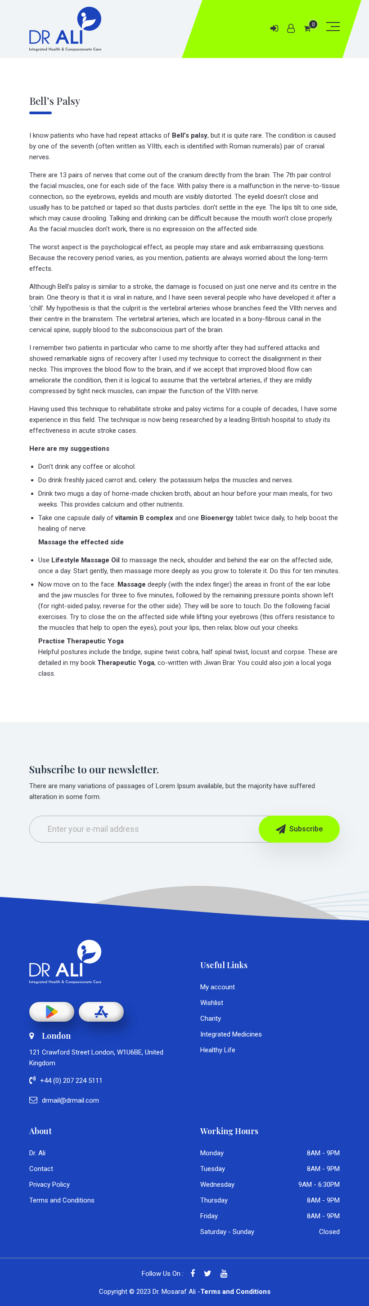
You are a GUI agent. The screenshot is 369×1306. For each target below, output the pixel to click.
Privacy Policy (49, 1184)
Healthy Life (217, 1050)
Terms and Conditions (61, 1200)
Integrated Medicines (231, 1034)
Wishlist (211, 1003)
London (56, 1035)
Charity (210, 1018)
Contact (41, 1169)
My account (217, 987)
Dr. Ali (37, 1153)
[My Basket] (307, 28)
